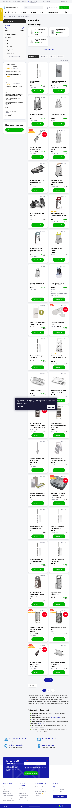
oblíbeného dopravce (56, 717)
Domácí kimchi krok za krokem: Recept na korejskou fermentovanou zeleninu (14, 95)
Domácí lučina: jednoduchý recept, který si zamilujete (14, 103)
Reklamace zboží (7, 793)
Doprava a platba (16, 1)
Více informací (26, 403)
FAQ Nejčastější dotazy (8, 795)
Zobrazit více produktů (48, 49)
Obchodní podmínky (7, 798)
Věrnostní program (23, 797)
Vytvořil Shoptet (54, 806)
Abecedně (60, 56)
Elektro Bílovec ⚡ (39, 793)
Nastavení (20, 406)
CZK (64, 1)
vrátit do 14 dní (40, 723)
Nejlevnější (44, 56)
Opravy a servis (22, 793)
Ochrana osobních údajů (8, 800)
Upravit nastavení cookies (34, 806)
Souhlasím (51, 407)
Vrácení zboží (25, 1)
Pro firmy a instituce (23, 795)
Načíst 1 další (48, 679)
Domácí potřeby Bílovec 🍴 (41, 786)
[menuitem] (6, 12)
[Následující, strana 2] (48, 690)
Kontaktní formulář (60, 796)
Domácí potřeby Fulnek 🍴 (40, 789)
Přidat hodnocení (10, 129)
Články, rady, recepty (23, 800)
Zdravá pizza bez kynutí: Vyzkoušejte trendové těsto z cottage (13, 110)
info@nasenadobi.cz (60, 787)
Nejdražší (52, 56)
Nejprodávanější (33, 56)
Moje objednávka (7, 1)
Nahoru (33, 685)
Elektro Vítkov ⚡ (38, 795)
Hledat (41, 7)
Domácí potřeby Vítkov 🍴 (40, 791)
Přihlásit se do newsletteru (31, 773)
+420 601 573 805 (60, 790)
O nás (20, 791)
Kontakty (21, 788)
